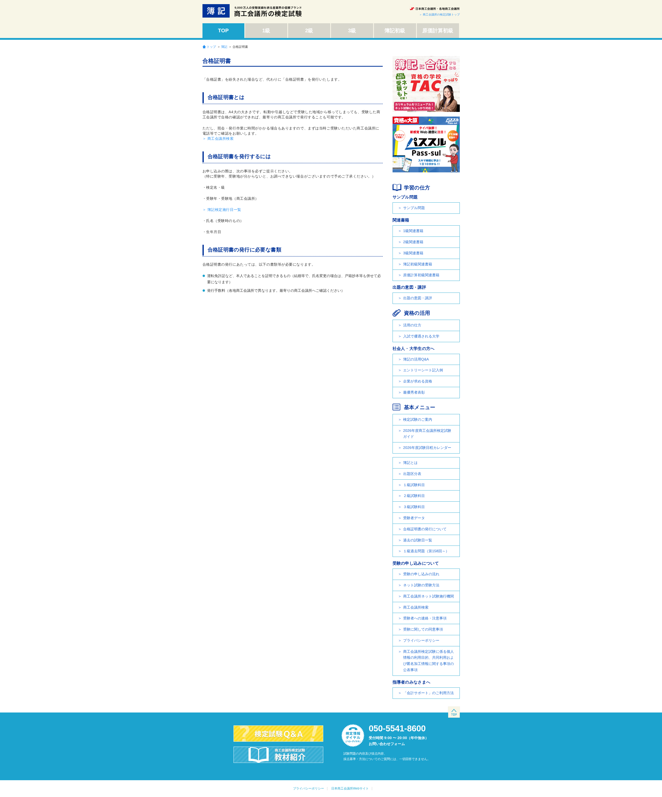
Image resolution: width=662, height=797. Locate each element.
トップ (211, 46)
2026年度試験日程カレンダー (427, 448)
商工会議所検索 (415, 607)
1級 (266, 30)
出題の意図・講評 (417, 298)
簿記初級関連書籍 (417, 264)
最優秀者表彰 (414, 392)
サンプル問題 (414, 208)
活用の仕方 (412, 325)
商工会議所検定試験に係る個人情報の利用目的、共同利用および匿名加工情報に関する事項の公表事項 (428, 660)
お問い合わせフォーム (387, 744)
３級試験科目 (414, 507)
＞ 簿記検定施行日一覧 (221, 210)
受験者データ (414, 518)
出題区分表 (412, 474)
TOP (223, 30)
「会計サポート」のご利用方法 (428, 693)
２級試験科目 (414, 496)
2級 (309, 30)
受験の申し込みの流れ (421, 574)
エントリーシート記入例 (423, 370)
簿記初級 (395, 30)
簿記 (224, 47)
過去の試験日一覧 (417, 540)
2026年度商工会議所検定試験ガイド (427, 433)
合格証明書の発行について (425, 529)
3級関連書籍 (413, 253)
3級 (352, 30)
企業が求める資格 (417, 381)
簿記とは (410, 463)
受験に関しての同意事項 (423, 629)
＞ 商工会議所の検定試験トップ (439, 14)
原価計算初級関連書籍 (421, 275)
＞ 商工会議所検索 (218, 138)
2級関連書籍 (413, 242)
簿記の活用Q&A (416, 359)
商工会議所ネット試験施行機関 (428, 596)
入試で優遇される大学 (421, 336)
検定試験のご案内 (417, 419)
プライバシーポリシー (421, 640)
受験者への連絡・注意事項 (425, 618)
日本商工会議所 (435, 8)
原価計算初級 (437, 30)
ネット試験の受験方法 (421, 585)
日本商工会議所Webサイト (350, 788)
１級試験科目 (414, 485)
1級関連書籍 (413, 231)
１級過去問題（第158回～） (426, 551)
